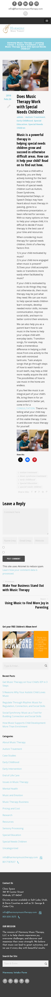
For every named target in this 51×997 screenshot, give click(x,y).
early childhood (27, 480)
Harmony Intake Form (15, 973)
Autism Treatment (35, 117)
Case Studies (9, 755)
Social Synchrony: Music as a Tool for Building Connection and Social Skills (22, 714)
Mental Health (10, 788)
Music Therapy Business (16, 801)
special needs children (31, 487)
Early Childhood (25, 120)
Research (7, 815)
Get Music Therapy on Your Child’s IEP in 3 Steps (25, 683)
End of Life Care (11, 775)
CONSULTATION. (26, 408)
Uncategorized (10, 848)
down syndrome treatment (33, 476)
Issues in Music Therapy (15, 782)
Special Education (28, 483)
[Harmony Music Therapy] (14, 28)
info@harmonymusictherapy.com (20, 857)
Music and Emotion (13, 795)
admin (20, 117)
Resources (8, 821)
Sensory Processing (13, 828)
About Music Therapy (14, 742)
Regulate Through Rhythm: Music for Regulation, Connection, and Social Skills (24, 704)
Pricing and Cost (11, 808)
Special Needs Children (15, 841)
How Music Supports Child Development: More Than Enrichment (24, 724)
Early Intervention (12, 768)
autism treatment (28, 472)
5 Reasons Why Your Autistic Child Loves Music (24, 694)
